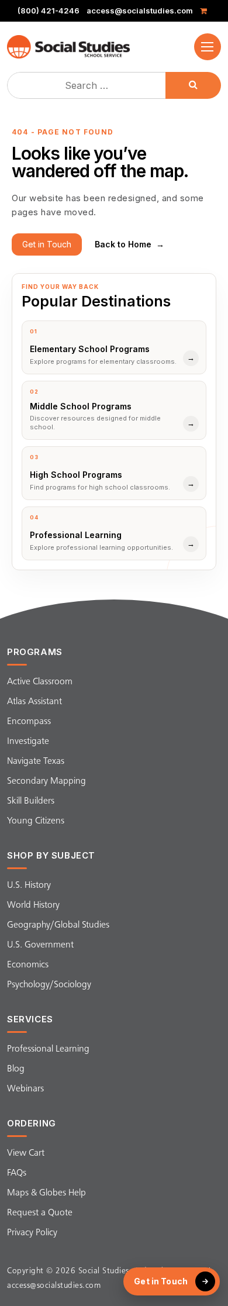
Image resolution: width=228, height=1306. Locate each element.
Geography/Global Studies (58, 925)
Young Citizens (35, 821)
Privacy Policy (32, 1233)
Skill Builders (30, 801)
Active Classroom (39, 682)
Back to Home (129, 244)
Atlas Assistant (34, 702)
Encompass (29, 721)
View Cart (25, 1153)
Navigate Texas (35, 761)
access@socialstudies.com (140, 11)
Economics (28, 965)
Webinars (25, 1089)
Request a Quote (39, 1213)
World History (33, 905)
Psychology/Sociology (49, 985)
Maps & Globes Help (46, 1193)
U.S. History (29, 885)
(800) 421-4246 (49, 11)
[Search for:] (87, 85)
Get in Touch (46, 244)
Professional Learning (48, 1049)
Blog (16, 1069)
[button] (207, 46)
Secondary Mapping (46, 781)
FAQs (16, 1173)
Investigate (28, 741)
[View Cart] (205, 11)
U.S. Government (40, 945)
